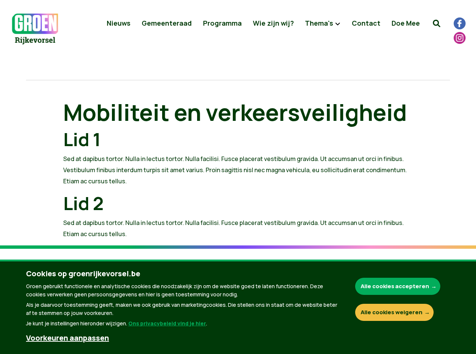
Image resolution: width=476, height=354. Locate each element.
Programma (222, 23)
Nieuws (119, 23)
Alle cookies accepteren (395, 286)
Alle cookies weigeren (391, 312)
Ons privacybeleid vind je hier (167, 323)
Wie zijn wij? (273, 23)
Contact (366, 23)
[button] (436, 23)
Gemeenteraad (167, 23)
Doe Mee (406, 23)
